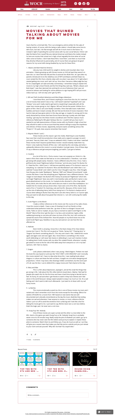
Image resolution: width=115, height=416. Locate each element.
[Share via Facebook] (27, 334)
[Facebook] (83, 3)
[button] (95, 14)
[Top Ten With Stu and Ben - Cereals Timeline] (30, 359)
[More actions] (88, 26)
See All (95, 349)
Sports (42, 14)
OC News (28, 14)
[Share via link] (35, 334)
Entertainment (50, 14)
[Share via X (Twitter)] (31, 334)
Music (59, 14)
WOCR (65, 14)
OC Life (35, 14)
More (86, 14)
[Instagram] (75, 3)
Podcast (79, 14)
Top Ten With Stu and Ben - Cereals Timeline (28, 370)
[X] (79, 3)
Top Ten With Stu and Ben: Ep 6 (57, 370)
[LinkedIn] (53, 408)
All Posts (20, 14)
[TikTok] (88, 3)
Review (72, 14)
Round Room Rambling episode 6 (82, 370)
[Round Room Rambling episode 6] (85, 359)
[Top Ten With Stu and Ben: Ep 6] (57, 359)
